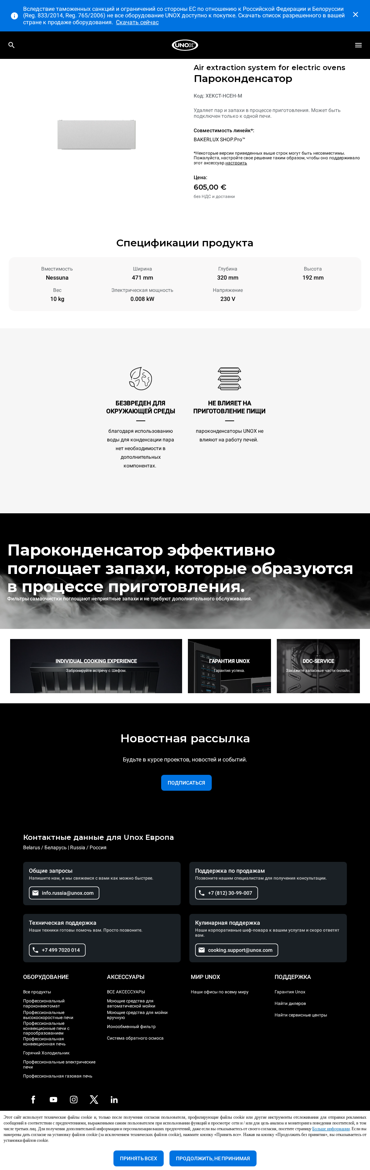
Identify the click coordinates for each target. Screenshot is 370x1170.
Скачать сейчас (137, 22)
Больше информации (331, 1128)
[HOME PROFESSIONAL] (185, 45)
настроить (236, 162)
